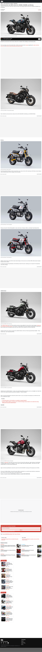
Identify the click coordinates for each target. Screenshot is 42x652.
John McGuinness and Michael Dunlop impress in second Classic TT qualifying (9, 613)
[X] (6, 643)
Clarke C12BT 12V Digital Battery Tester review (9, 564)
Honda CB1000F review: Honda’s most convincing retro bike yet (27, 546)
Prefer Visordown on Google (7, 38)
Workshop (8, 562)
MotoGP (7, 568)
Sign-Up (22, 644)
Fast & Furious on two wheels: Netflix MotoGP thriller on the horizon (9, 587)
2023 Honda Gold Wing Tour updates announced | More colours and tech (30, 539)
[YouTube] (8, 643)
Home (2, 3)
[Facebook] (1, 643)
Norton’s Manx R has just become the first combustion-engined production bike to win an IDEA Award (9, 619)
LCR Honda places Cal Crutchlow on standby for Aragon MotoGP (14, 400)
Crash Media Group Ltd (4, 644)
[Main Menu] (40, 1)
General (2, 549)
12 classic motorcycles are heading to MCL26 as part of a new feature (8, 550)
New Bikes (15, 3)
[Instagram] (4, 643)
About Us (22, 640)
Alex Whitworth (3, 9)
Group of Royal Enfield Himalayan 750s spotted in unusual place (8, 555)
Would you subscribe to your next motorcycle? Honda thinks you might (28, 555)
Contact (22, 641)
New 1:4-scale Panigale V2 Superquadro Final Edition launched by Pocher (9, 576)
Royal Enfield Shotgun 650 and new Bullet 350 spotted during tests (9, 539)
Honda (27, 45)
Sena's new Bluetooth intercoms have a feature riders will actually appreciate (9, 608)
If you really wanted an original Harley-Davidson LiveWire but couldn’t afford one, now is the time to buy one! (8, 546)
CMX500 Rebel (5, 325)
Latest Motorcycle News (8, 3)
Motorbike (23, 544)
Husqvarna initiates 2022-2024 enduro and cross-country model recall (9, 581)
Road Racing (8, 611)
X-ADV (34, 45)
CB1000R (6, 462)
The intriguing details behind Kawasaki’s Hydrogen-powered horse (27, 550)
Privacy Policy (23, 642)
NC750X (37, 45)
